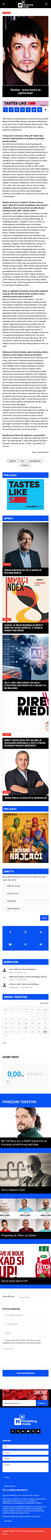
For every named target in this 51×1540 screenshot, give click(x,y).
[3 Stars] (35, 1074)
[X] (11, 109)
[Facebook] (5, 109)
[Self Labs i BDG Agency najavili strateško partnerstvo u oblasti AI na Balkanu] (25, 658)
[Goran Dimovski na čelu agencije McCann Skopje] (25, 545)
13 (25, 1023)
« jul (4, 1042)
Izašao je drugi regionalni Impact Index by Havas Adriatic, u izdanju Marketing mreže (23, 628)
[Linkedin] (33, 109)
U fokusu (6, 13)
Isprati (6, 564)
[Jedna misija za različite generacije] (25, 773)
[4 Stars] (38, 1074)
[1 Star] (28, 1074)
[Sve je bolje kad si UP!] (25, 1264)
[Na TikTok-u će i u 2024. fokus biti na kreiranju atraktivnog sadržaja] (25, 1127)
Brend (6, 792)
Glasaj (44, 918)
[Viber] (28, 109)
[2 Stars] (31, 1074)
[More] (45, 109)
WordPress (8, 1296)
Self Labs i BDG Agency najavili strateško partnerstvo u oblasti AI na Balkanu (25, 685)
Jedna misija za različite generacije (25, 797)
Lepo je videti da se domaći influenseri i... (23, 969)
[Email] (22, 109)
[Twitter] (25, 932)
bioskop (12, 461)
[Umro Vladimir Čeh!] (25, 1173)
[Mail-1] (41, 944)
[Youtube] (10, 944)
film (22, 461)
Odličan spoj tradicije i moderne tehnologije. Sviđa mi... (28, 977)
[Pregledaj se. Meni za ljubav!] (25, 1219)
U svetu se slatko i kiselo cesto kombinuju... (24, 984)
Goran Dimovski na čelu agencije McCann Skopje (23, 571)
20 (25, 1028)
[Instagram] (25, 944)
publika (25, 465)
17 (6, 1028)
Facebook (24, 1297)
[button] (27, 886)
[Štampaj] (39, 109)
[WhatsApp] (16, 109)
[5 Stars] (42, 1074)
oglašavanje (34, 461)
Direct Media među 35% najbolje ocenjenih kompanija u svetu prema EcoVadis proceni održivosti (25, 743)
